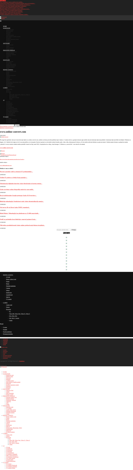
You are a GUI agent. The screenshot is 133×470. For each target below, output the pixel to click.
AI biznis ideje (9, 114)
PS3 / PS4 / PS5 (13, 96)
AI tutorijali (9, 105)
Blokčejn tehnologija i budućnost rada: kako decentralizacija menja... (22, 201)
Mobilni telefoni (10, 53)
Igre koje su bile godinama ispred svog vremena (11, 7)
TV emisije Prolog (10, 122)
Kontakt (5, 329)
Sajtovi (8, 78)
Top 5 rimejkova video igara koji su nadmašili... (11, 11)
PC (10, 93)
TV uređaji (8, 62)
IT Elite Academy (10, 86)
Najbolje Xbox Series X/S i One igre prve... (10, 13)
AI (3, 100)
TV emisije (5, 116)
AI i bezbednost (10, 107)
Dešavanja (8, 85)
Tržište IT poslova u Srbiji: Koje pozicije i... (13, 177)
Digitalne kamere (10, 67)
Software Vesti (9, 44)
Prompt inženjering (10, 115)
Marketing (5, 351)
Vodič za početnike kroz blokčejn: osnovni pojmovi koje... (18, 219)
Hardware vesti (10, 29)
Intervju (8, 80)
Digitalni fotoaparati (11, 65)
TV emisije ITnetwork (11, 119)
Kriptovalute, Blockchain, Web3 (14, 82)
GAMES (5, 87)
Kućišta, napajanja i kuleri (12, 39)
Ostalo (7, 58)
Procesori (8, 32)
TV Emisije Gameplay (11, 121)
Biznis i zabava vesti (11, 71)
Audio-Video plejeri (11, 64)
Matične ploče (9, 31)
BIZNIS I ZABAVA (8, 69)
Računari (8, 42)
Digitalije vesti (9, 61)
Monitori (8, 33)
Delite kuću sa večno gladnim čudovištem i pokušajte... (13, 6)
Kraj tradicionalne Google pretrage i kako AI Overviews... (18, 195)
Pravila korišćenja (7, 331)
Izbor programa (10, 47)
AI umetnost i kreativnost (12, 111)
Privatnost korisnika (8, 334)
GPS (7, 57)
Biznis (7, 74)
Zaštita (7, 46)
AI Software (9, 103)
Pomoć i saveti (9, 49)
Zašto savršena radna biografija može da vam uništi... (17, 189)
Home (1, 126)
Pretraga (17, 125)
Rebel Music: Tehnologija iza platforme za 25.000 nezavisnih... (19, 213)
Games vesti (9, 89)
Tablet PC (8, 55)
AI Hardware (9, 104)
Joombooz (21, 361)
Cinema (8, 76)
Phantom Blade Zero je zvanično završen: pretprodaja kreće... (15, 9)
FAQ (4, 354)
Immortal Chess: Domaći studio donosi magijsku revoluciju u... (15, 4)
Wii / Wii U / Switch (14, 97)
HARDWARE (6, 28)
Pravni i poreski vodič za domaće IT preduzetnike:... (16, 171)
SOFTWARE (6, 43)
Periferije (8, 40)
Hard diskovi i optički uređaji (13, 36)
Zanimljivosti (9, 83)
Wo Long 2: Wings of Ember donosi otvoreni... (11, 10)
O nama (5, 327)
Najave (8, 90)
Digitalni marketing (11, 75)
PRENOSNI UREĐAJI (9, 50)
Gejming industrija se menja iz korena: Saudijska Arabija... (14, 14)
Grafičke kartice (10, 35)
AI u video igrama (10, 112)
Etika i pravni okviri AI (11, 110)
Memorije (8, 37)
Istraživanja (9, 79)
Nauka (7, 72)
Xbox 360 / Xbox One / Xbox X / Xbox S (19, 94)
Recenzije (8, 92)
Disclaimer (5, 358)
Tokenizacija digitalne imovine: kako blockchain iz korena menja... (21, 183)
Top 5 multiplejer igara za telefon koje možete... (11, 2)
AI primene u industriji (11, 108)
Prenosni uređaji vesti (11, 51)
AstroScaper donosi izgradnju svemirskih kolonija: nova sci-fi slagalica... (17, 3)
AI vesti (8, 101)
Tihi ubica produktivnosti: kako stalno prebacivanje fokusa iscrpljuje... (22, 225)
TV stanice (8, 118)
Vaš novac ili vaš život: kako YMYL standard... (15, 207)
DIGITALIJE (6, 60)
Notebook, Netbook (11, 54)
